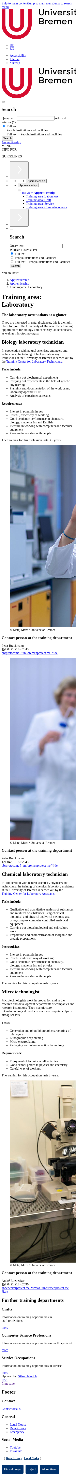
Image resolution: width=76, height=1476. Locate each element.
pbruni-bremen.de (30, 653)
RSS (4, 1380)
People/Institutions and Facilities (27, 130)
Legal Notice (18, 1424)
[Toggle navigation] (3, 101)
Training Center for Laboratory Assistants (28, 893)
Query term (9, 118)
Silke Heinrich (27, 1376)
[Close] (19, 190)
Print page (8, 1383)
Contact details (11, 1409)
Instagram (16, 1451)
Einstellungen (12, 1469)
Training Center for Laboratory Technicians (34, 361)
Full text (11, 126)
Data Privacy (18, 1428)
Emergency (17, 1432)
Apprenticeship (11, 142)
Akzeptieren (49, 1469)
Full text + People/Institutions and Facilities (34, 134)
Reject (32, 1469)
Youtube (15, 1447)
